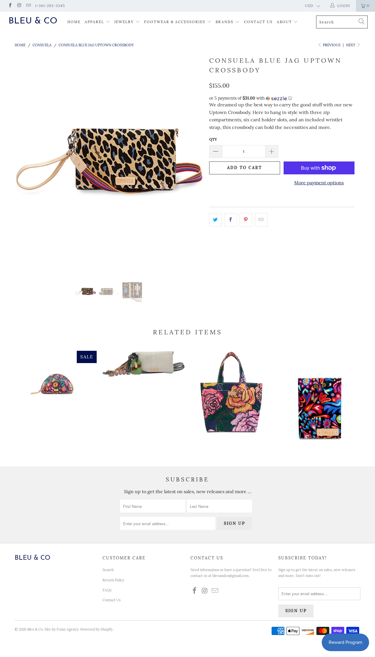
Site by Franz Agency (62, 629)
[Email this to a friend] (261, 220)
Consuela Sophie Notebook (319, 402)
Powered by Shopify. (96, 629)
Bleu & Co (32, 21)
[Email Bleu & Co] (28, 6)
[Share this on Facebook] (230, 220)
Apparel (94, 22)
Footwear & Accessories (174, 22)
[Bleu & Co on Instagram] (18, 6)
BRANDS (224, 22)
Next (351, 45)
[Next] (193, 163)
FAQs (107, 590)
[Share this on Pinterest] (246, 220)
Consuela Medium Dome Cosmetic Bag (56, 384)
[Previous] (24, 163)
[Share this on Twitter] (215, 220)
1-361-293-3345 (50, 6)
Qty (213, 139)
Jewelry (124, 22)
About (285, 22)
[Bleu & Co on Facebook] (9, 6)
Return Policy (113, 580)
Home (74, 22)
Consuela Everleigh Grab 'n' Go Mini (231, 392)
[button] (281, 98)
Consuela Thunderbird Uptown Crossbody (144, 364)
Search (108, 570)
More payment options (319, 182)
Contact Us (258, 22)
